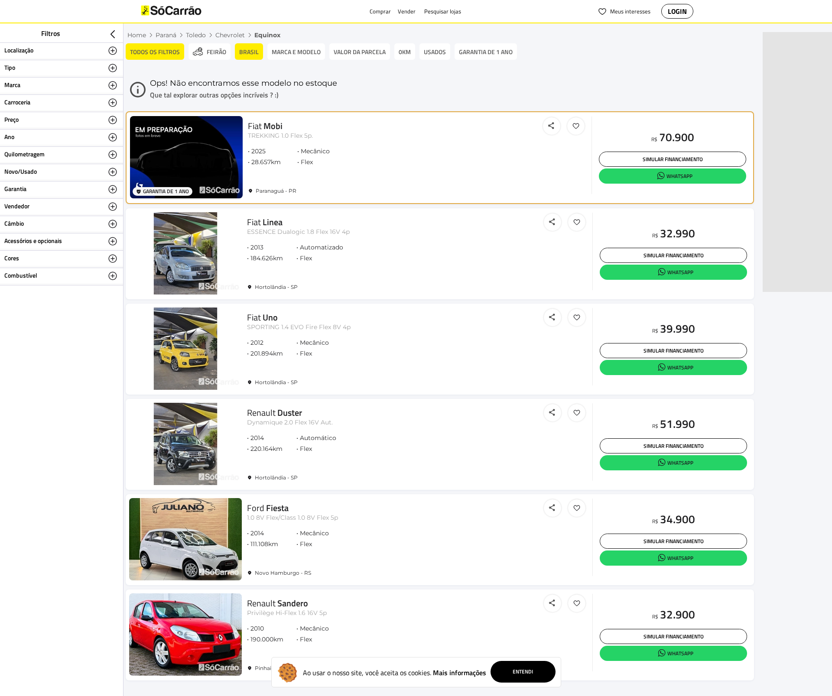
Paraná (166, 35)
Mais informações (459, 672)
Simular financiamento (673, 159)
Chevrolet (230, 35)
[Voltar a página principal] (188, 11)
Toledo (196, 35)
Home (136, 35)
